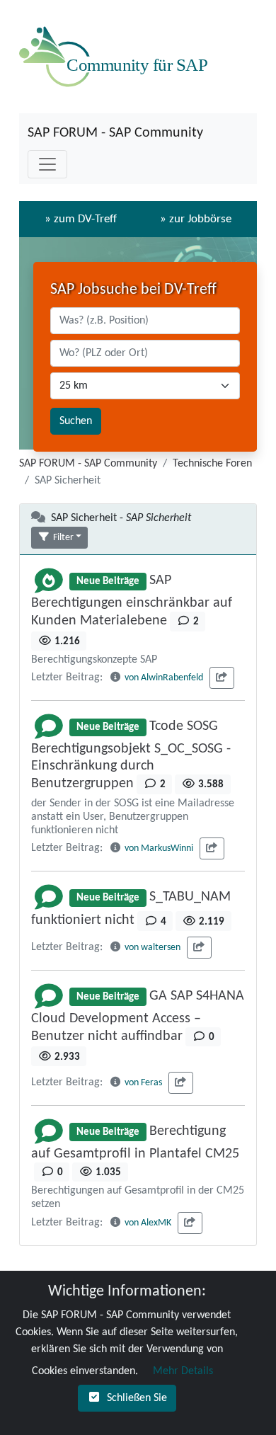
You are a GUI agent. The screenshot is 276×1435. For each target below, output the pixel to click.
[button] (59, 538)
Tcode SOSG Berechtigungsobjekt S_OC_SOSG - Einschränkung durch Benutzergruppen (131, 755)
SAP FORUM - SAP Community (115, 133)
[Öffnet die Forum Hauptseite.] (116, 56)
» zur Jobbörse (195, 219)
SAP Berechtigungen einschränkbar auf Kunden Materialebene (131, 600)
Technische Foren (212, 463)
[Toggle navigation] (47, 164)
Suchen (75, 421)
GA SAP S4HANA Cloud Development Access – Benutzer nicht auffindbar (137, 1016)
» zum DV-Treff (81, 219)
